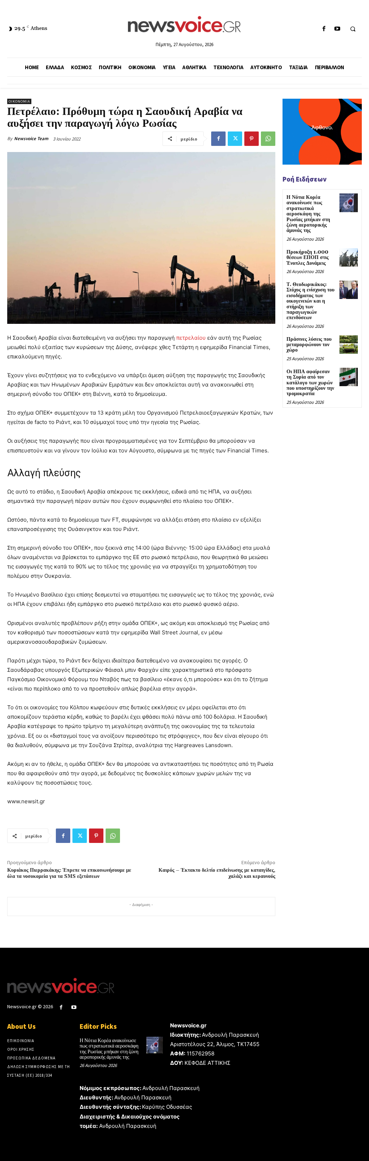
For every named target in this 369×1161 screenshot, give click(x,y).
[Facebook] (324, 29)
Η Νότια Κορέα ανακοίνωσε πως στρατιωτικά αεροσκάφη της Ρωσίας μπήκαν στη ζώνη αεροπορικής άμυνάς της (308, 214)
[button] (353, 29)
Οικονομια (19, 101)
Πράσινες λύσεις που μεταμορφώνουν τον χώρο (309, 345)
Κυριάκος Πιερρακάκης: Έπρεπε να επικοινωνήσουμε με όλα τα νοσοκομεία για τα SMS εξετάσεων (69, 873)
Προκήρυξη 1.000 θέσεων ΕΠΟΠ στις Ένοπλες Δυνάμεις (307, 258)
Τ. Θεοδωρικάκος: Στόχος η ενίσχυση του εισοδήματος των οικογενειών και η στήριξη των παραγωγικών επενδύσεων (310, 301)
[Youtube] (337, 29)
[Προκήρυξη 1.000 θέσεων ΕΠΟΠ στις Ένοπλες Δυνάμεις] (348, 257)
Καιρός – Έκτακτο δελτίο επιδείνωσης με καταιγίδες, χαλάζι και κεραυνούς (217, 873)
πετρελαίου (191, 337)
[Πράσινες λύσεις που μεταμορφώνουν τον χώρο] (348, 344)
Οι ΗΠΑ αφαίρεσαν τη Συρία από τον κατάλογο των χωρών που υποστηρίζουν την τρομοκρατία (310, 383)
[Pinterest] (251, 138)
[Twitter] (235, 138)
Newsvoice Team (31, 138)
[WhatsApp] (268, 138)
